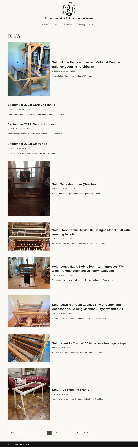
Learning (81, 25)
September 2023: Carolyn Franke (31, 104)
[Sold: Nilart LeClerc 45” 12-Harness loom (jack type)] (29, 348)
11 (63, 433)
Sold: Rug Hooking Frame (70, 389)
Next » (86, 433)
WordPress (27, 444)
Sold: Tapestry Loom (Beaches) (74, 184)
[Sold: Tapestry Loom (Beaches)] (29, 188)
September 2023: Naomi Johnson (32, 124)
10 (56, 433)
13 (78, 433)
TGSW (56, 71)
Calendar (57, 25)
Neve (10, 444)
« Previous (13, 433)
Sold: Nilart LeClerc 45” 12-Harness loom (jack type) (89, 343)
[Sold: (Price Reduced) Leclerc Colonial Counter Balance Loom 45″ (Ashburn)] (29, 69)
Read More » (59, 114)
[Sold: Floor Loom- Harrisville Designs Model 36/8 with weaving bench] (29, 236)
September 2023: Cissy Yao (27, 143)
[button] (50, 24)
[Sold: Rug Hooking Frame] (29, 394)
